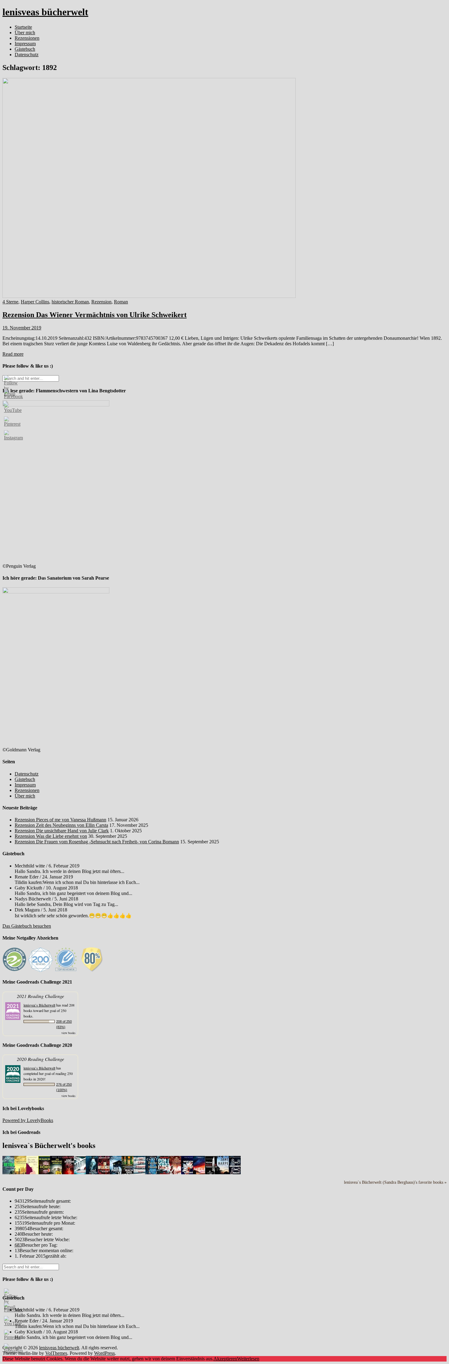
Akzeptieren (225, 1358)
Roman (121, 301)
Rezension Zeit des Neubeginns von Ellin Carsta (61, 825)
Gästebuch (25, 49)
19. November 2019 (21, 327)
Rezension (101, 301)
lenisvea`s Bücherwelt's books (48, 1146)
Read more (13, 354)
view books (68, 1033)
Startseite (23, 27)
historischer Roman (70, 301)
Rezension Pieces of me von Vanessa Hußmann (60, 819)
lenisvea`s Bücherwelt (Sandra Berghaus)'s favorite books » (395, 1182)
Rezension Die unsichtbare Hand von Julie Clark (62, 830)
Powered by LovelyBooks (27, 1120)
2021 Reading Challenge (40, 996)
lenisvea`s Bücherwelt (39, 1005)
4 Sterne (10, 301)
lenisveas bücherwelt (45, 11)
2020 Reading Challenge (40, 1059)
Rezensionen (27, 38)
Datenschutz (26, 54)
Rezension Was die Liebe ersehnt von (51, 836)
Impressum (25, 43)
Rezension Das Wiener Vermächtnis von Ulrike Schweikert (94, 315)
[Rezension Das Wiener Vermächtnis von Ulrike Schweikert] (149, 296)
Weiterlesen (248, 1358)
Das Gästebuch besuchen (26, 926)
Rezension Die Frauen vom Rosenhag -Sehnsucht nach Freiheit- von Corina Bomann (97, 841)
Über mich (25, 32)
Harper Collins (35, 301)
